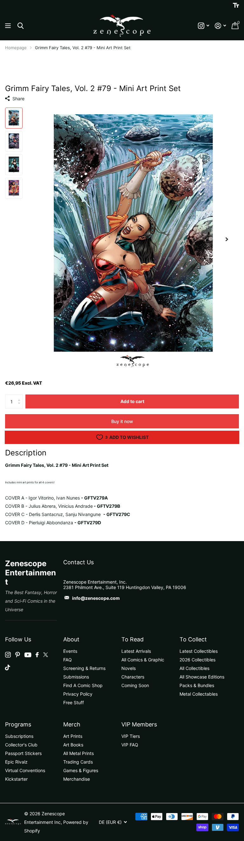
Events (70, 651)
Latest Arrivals (136, 651)
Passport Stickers (23, 753)
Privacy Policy (77, 694)
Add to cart (132, 401)
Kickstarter (16, 779)
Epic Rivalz (16, 762)
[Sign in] (220, 26)
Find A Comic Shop (83, 685)
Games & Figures (80, 770)
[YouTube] (27, 654)
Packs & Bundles (197, 685)
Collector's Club (21, 744)
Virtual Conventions (25, 770)
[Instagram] (8, 655)
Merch (71, 724)
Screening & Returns (84, 668)
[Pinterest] (17, 655)
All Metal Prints (78, 753)
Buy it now (122, 421)
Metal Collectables (199, 694)
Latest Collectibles (199, 651)
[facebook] (37, 654)
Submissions (76, 676)
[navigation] (14, 118)
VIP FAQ (129, 744)
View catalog (8, 26)
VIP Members (139, 724)
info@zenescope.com (96, 598)
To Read (132, 639)
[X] (45, 654)
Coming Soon (135, 685)
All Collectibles (194, 668)
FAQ (67, 659)
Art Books (73, 744)
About (71, 639)
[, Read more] (203, 26)
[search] (20, 26)
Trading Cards (78, 762)
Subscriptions (19, 736)
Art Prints (72, 736)
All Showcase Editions (202, 676)
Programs (18, 724)
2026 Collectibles (197, 659)
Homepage (16, 47)
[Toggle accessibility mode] (236, 5)
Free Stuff (73, 702)
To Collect (193, 639)
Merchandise (76, 779)
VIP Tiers (130, 736)
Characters (132, 676)
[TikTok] (7, 667)
